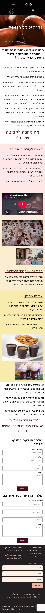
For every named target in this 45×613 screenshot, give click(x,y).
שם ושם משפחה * (36, 449)
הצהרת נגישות (35, 553)
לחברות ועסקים (8, 41)
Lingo (17, 609)
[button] (33, 10)
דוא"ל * (39, 457)
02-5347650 (12, 558)
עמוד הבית (37, 547)
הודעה (40, 473)
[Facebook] (31, 4)
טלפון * (40, 465)
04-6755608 (12, 550)
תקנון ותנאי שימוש (34, 550)
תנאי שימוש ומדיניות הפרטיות (18, 597)
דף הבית (20, 41)
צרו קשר (38, 556)
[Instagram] (26, 4)
